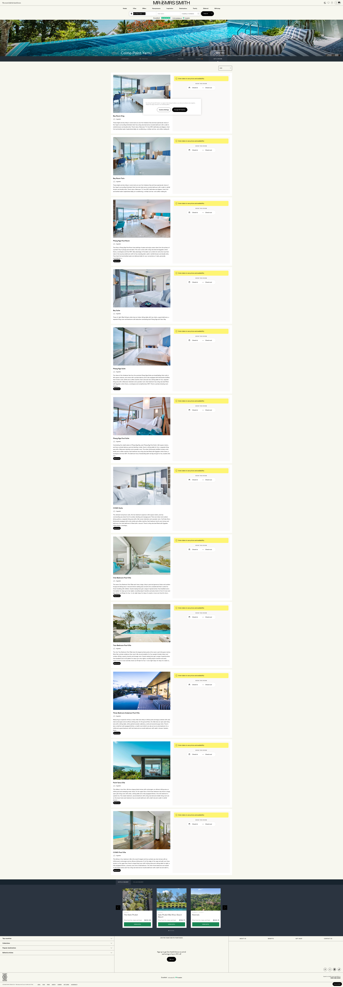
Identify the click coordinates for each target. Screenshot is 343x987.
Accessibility (74, 984)
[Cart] (332, 2)
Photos (145, 58)
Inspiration (169, 8)
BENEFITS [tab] (271, 938)
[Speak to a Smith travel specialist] (325, 3)
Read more (117, 261)
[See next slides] (167, 94)
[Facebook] (330, 969)
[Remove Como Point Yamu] (144, 14)
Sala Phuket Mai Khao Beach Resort (170, 916)
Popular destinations (9, 948)
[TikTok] (339, 969)
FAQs (44, 984)
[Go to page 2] (141, 110)
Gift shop (217, 8)
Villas (134, 8)
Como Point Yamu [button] (137, 13)
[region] (172, 107)
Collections (6, 943)
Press (48, 984)
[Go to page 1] (140, 110)
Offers (144, 8)
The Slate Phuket (131, 915)
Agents (53, 984)
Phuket (123, 49)
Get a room (218, 58)
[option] (137, 908)
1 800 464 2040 (335, 978)
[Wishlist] (328, 2)
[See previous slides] (117, 94)
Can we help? (337, 984)
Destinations (183, 8)
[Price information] (224, 53)
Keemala (195, 915)
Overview (125, 58)
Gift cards (66, 984)
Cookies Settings (164, 109)
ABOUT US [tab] (243, 938)
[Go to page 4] (144, 432)
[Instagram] (325, 969)
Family (195, 8)
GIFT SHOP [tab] (299, 938)
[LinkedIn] (334, 969)
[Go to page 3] (143, 172)
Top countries (7, 938)
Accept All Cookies (179, 109)
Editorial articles (8, 952)
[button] (325, 3)
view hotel (137, 924)
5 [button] (175, 931)
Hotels (125, 8)
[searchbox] (151, 13)
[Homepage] (171, 3)
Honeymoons (156, 8)
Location (162, 58)
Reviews (181, 58)
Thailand (130, 49)
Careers (60, 984)
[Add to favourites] (118, 53)
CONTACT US (328, 938)
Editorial (205, 8)
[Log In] (337, 2)
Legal (39, 984)
